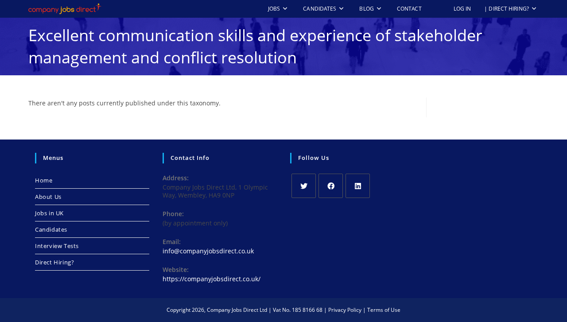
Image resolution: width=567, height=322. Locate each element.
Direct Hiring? (54, 262)
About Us (48, 197)
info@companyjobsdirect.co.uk (208, 251)
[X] (303, 186)
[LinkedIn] (358, 186)
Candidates (51, 229)
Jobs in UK (49, 213)
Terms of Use (383, 310)
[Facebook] (330, 186)
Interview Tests (57, 246)
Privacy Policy (344, 310)
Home (43, 180)
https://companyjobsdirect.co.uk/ (211, 279)
